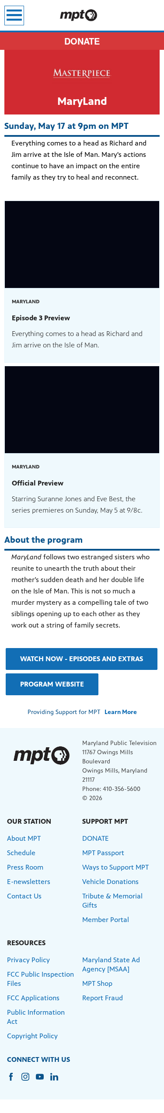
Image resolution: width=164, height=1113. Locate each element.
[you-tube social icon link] (43, 1081)
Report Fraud (102, 998)
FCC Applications (33, 998)
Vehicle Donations (110, 881)
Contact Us (24, 896)
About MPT (24, 838)
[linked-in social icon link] (57, 1081)
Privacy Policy (28, 960)
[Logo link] (41, 755)
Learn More (121, 712)
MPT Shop (97, 983)
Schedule (21, 853)
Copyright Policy (32, 1036)
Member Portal (105, 919)
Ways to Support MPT (115, 867)
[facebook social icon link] (14, 1081)
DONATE (82, 41)
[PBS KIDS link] (82, 15)
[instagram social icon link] (28, 1081)
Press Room (25, 867)
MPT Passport (103, 853)
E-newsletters (28, 881)
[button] (81, 659)
